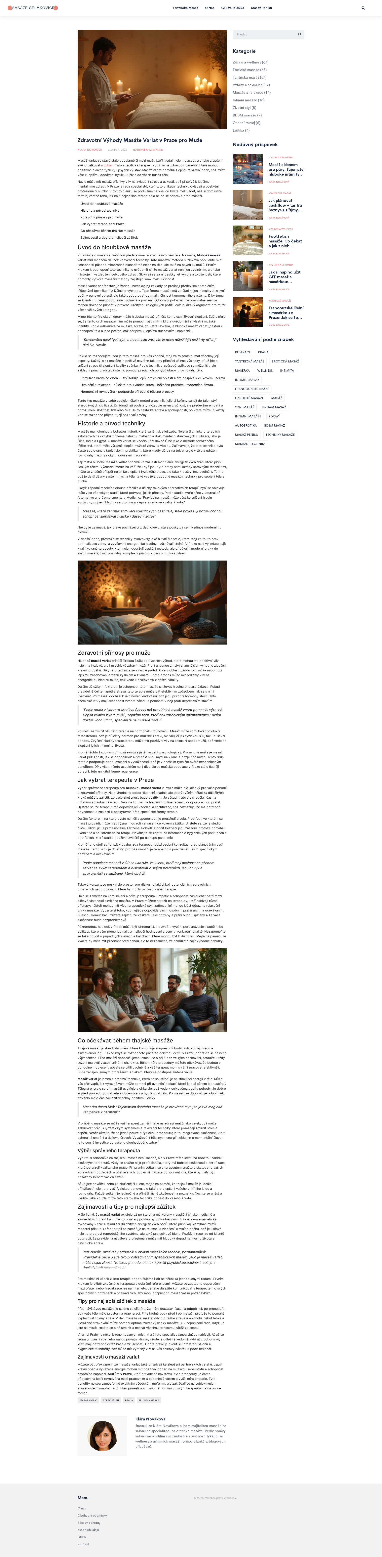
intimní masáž (247, 380)
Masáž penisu (261, 8)
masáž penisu (246, 435)
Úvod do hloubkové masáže (102, 204)
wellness (265, 370)
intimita (287, 370)
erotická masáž (285, 361)
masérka (242, 370)
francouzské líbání (252, 389)
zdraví (108, 165)
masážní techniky (250, 444)
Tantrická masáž (185, 8)
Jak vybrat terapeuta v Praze (103, 224)
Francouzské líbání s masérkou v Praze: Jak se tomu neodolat (286, 313)
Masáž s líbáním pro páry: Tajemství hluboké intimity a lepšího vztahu (286, 169)
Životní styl (244, 107)
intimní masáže (248, 416)
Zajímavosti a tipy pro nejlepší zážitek (109, 237)
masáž (276, 398)
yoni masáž (244, 407)
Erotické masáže (250, 70)
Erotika (241, 130)
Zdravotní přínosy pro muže (102, 217)
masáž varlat (88, 1400)
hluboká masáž (149, 1400)
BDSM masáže (247, 115)
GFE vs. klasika (232, 8)
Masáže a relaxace (252, 92)
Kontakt (83, 1544)
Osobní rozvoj (246, 123)
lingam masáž (274, 407)
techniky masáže (280, 435)
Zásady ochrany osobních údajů (89, 1526)
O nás (209, 8)
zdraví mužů (111, 1400)
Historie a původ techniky (100, 210)
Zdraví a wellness (149, 149)
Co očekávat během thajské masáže (108, 231)
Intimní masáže (249, 100)
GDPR (82, 1537)
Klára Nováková (90, 149)
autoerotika (246, 425)
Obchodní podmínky (92, 1515)
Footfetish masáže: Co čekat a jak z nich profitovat (285, 241)
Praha (129, 1400)
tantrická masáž (249, 361)
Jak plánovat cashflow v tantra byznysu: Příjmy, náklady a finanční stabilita (286, 205)
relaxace (243, 352)
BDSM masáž (274, 425)
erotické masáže (249, 398)
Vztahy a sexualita (251, 85)
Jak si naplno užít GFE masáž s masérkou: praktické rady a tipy (285, 277)
